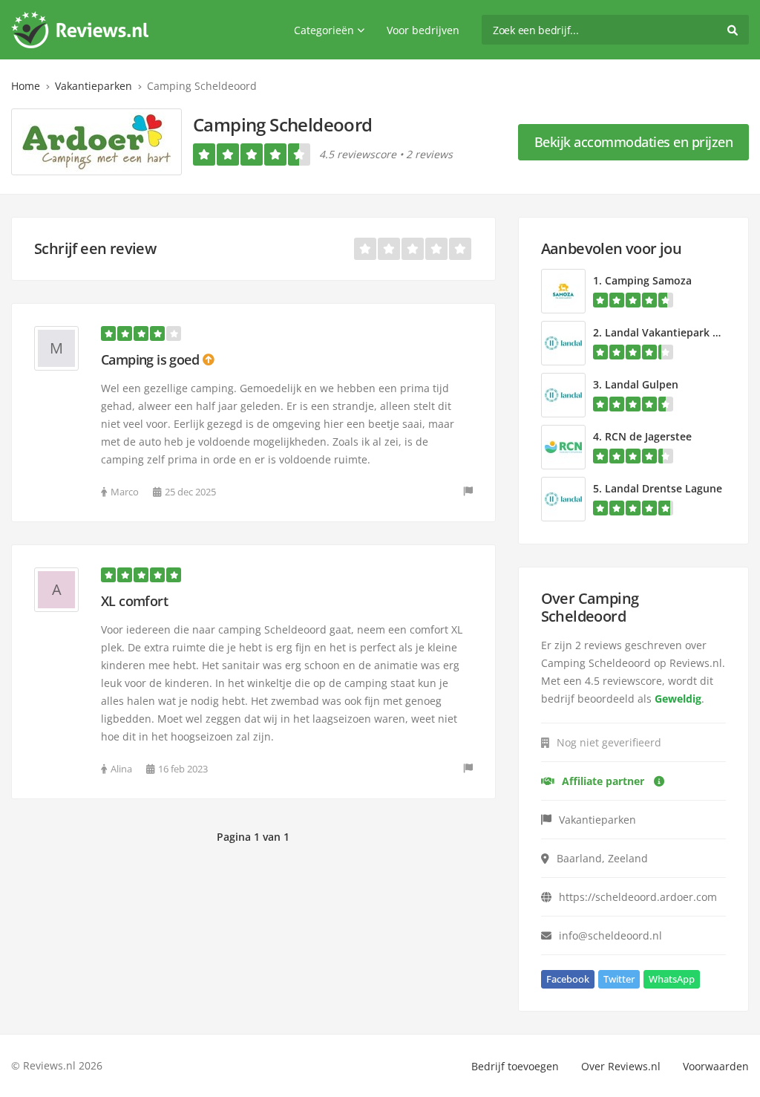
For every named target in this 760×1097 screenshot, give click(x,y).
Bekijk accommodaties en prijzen (633, 142)
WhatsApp (672, 979)
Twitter (619, 979)
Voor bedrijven (423, 30)
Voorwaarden (716, 1066)
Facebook (567, 979)
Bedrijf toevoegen (515, 1066)
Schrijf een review (95, 248)
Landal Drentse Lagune (663, 488)
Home (25, 86)
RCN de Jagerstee (648, 436)
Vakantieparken (93, 86)
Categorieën (324, 30)
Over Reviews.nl (621, 1066)
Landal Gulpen (641, 384)
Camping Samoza (648, 280)
